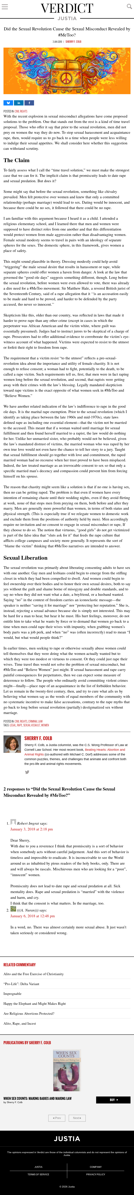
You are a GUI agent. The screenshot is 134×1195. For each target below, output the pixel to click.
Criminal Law (35, 721)
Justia (67, 18)
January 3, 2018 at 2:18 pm (31, 828)
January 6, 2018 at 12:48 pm (32, 915)
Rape (19, 725)
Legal (13, 725)
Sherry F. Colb (73, 41)
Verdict (67, 8)
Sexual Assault (31, 725)
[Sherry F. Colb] (12, 744)
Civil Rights (21, 111)
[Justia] (67, 1138)
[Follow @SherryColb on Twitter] (27, 772)
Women (45, 725)
